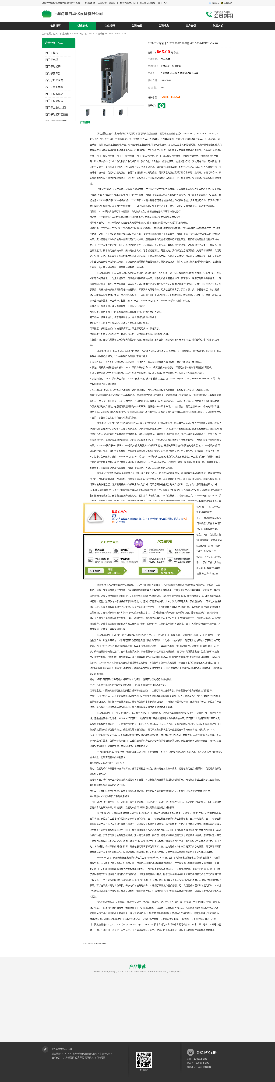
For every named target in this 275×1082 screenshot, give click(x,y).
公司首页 (55, 25)
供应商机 (83, 25)
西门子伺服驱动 (54, 94)
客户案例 (191, 25)
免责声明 (79, 1057)
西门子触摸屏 (53, 66)
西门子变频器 (53, 73)
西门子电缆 (51, 59)
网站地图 (100, 1057)
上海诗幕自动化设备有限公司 (86, 1053)
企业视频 (110, 25)
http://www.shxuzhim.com (95, 943)
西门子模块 (51, 53)
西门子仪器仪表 (54, 100)
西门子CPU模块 (54, 87)
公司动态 (164, 25)
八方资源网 (68, 1057)
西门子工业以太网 (55, 107)
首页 (55, 33)
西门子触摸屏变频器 (56, 114)
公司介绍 (137, 25)
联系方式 (218, 25)
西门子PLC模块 (54, 80)
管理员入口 (90, 1057)
